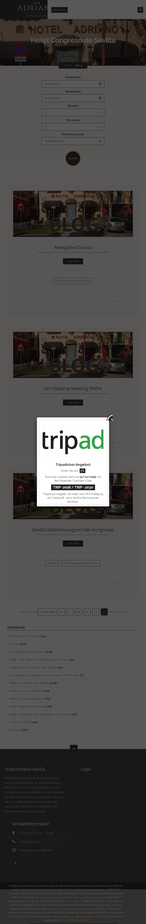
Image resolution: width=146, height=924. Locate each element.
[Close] (109, 417)
